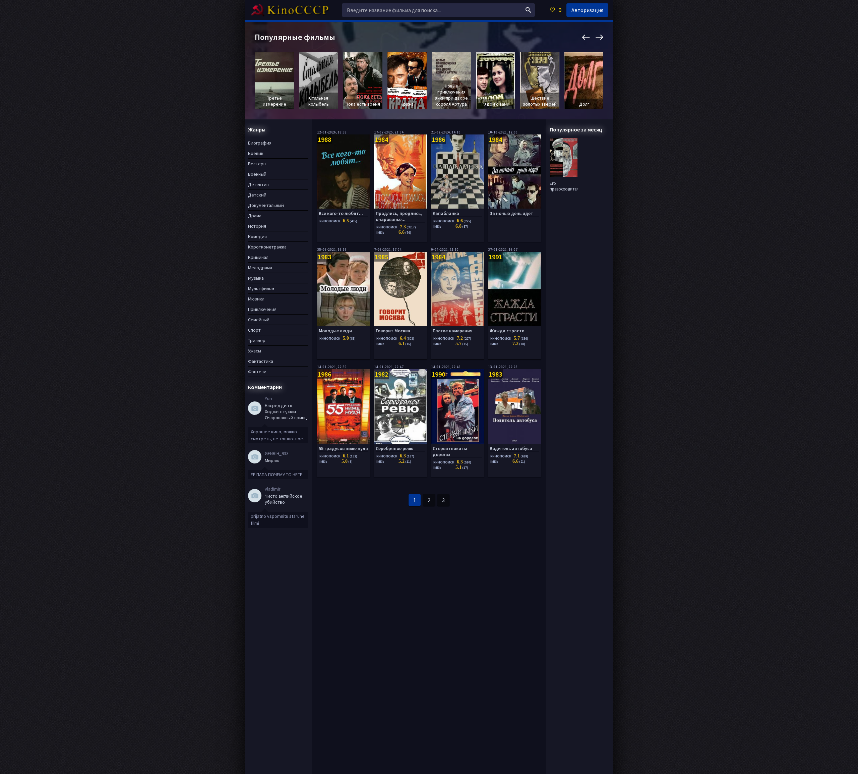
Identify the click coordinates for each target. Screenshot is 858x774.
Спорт (254, 330)
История (257, 226)
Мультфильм (261, 288)
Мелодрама (260, 268)
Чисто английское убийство (283, 499)
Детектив (258, 184)
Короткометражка (267, 247)
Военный (257, 174)
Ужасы (254, 351)
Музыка (256, 278)
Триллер (256, 340)
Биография (259, 143)
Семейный (258, 320)
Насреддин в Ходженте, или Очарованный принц (286, 411)
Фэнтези (257, 372)
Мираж (272, 460)
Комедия (257, 236)
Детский (257, 195)
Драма (254, 216)
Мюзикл (256, 299)
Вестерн (257, 164)
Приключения (262, 309)
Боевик (255, 153)
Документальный (266, 205)
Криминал (258, 257)
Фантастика (260, 361)
